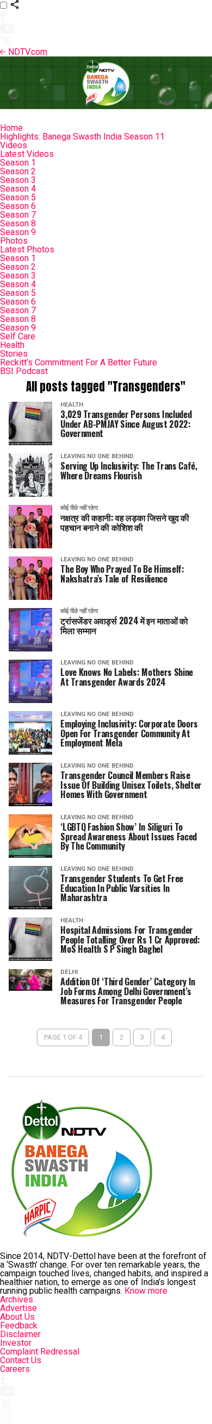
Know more (145, 1291)
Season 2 (18, 171)
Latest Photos (27, 249)
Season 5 (18, 197)
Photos (14, 241)
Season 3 (18, 180)
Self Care (17, 336)
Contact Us (20, 1360)
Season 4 (18, 188)
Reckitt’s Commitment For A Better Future (78, 362)
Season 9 (18, 232)
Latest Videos (27, 154)
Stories (14, 354)
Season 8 (18, 223)
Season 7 (18, 215)
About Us (17, 1317)
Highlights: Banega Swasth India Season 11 (82, 136)
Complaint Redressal (39, 1351)
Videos (13, 145)
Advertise (18, 1308)
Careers (15, 1369)
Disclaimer (20, 1334)
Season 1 (18, 162)
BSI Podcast (24, 371)
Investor (16, 1343)
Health (12, 345)
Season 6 (18, 206)
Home (11, 128)
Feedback (19, 1325)
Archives (16, 1299)
